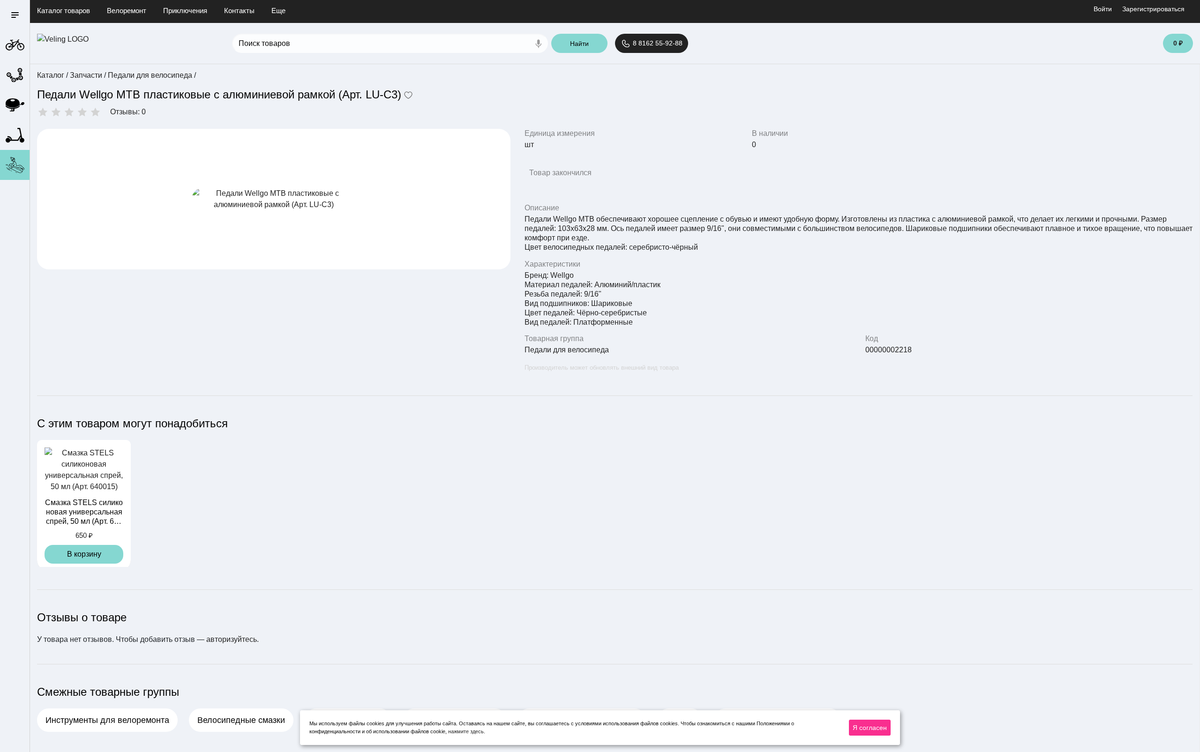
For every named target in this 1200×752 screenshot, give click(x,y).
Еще (278, 11)
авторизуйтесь (231, 639)
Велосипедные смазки (241, 720)
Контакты (239, 11)
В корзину (84, 554)
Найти (579, 43)
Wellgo (562, 275)
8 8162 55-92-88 (656, 43)
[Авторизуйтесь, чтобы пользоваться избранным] (408, 96)
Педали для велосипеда (567, 350)
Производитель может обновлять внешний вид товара (602, 367)
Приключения (185, 11)
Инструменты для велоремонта (107, 720)
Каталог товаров (63, 11)
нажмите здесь (466, 731)
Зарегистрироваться (1153, 9)
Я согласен (870, 727)
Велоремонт (126, 11)
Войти (1103, 9)
